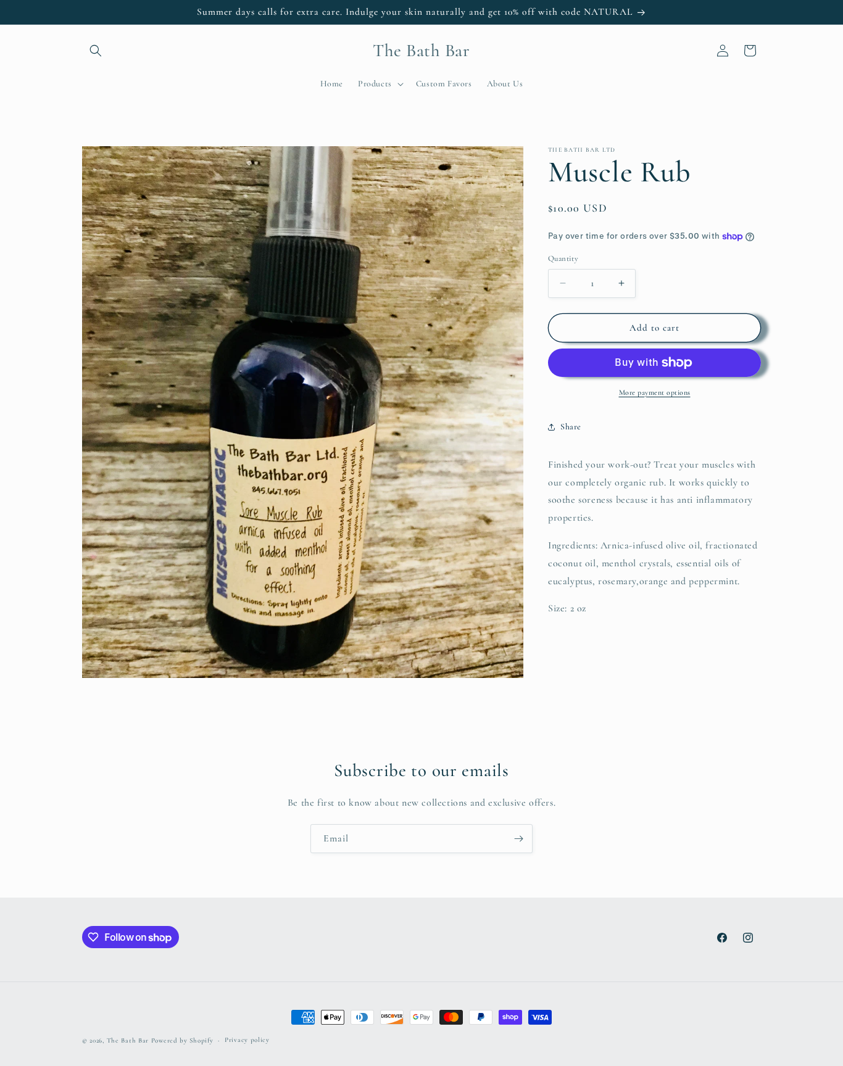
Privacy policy (247, 1039)
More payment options (655, 392)
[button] (95, 50)
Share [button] (570, 426)
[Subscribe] (518, 838)
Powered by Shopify (182, 1040)
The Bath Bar (129, 1040)
